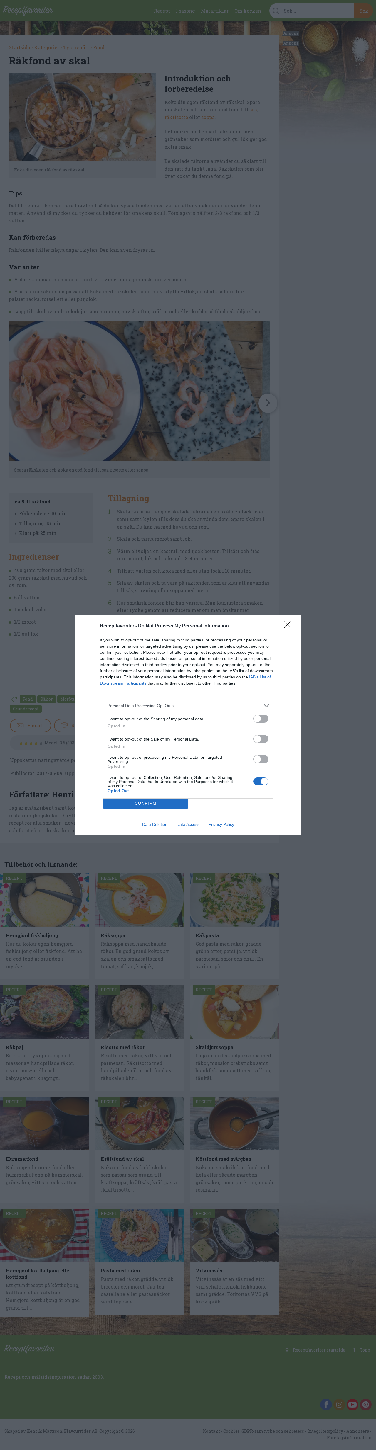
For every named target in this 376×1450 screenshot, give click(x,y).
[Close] (289, 626)
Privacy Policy (221, 824)
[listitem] (188, 706)
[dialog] (188, 725)
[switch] (260, 719)
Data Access (188, 824)
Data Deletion (154, 824)
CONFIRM (146, 803)
